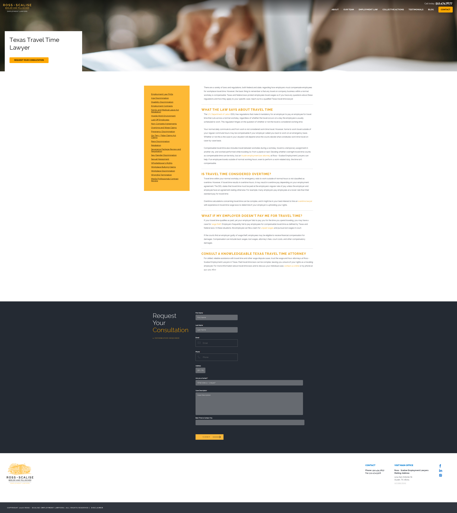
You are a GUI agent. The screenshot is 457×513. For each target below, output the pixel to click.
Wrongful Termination (161, 175)
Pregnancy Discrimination (163, 132)
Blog (431, 9)
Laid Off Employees (160, 120)
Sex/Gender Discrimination (164, 155)
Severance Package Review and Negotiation (166, 150)
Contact (445, 9)
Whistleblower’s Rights (161, 163)
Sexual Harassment (160, 159)
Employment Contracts (162, 106)
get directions (400, 483)
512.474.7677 (444, 3)
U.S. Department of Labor (219, 114)
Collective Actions (393, 9)
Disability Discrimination (162, 102)
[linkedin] (440, 471)
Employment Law (368, 9)
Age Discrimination (160, 98)
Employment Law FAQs (162, 94)
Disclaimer (97, 508)
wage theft (216, 224)
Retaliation (156, 145)
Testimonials (416, 9)
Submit (206, 437)
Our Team (348, 9)
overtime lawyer (305, 201)
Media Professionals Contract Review (164, 180)
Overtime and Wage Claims (164, 128)
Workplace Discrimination (163, 171)
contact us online (291, 266)
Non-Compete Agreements (164, 124)
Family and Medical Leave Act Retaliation (165, 111)
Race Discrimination (160, 141)
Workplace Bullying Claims (163, 167)
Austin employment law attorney (255, 156)
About (335, 9)
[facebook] (440, 466)
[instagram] (440, 475)
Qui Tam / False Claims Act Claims (163, 137)
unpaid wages (267, 228)
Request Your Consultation (29, 60)
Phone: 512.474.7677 (374, 470)
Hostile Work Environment (163, 116)
